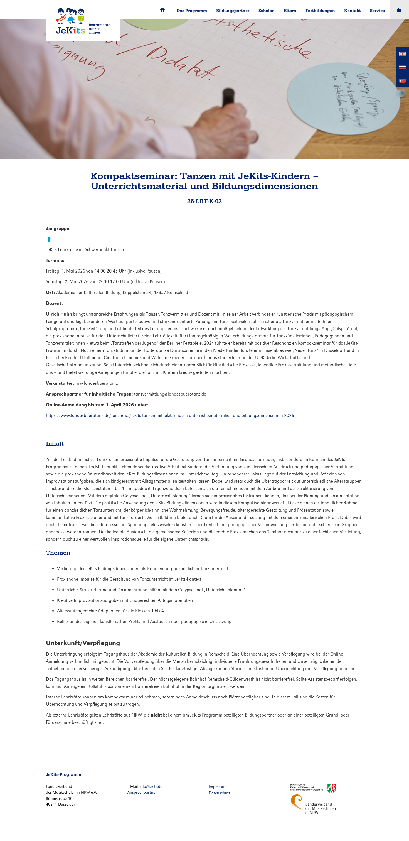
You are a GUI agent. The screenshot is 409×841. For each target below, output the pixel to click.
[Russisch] (402, 67)
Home (162, 9)
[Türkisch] (402, 80)
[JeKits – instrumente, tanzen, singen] (83, 20)
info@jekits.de (151, 786)
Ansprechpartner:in (144, 792)
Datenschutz (219, 792)
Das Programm (192, 10)
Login (399, 9)
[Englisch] (402, 53)
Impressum (218, 786)
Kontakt (352, 10)
